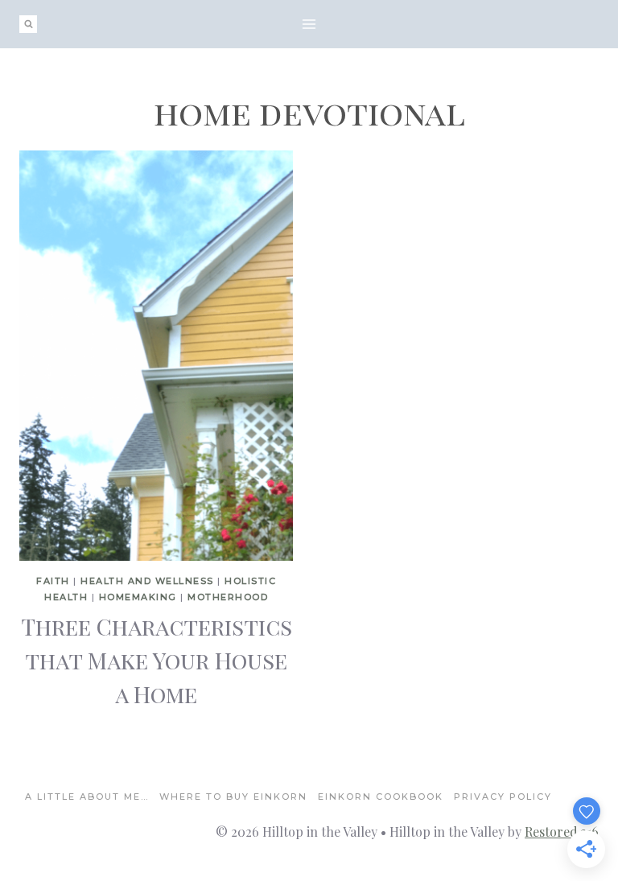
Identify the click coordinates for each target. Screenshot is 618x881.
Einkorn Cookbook (380, 796)
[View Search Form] (28, 24)
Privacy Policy (503, 796)
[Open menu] (309, 23)
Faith (53, 581)
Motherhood (227, 597)
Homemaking (138, 597)
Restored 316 (562, 831)
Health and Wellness (147, 581)
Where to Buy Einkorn (233, 796)
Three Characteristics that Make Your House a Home (156, 660)
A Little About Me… (87, 796)
